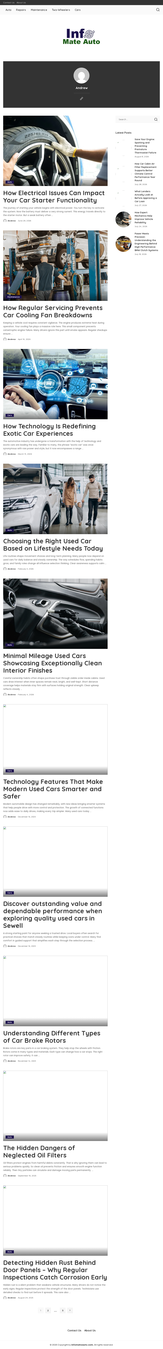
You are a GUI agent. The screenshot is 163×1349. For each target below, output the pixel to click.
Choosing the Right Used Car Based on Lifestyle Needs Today (53, 544)
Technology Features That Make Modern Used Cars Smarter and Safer (53, 789)
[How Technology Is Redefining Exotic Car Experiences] (55, 384)
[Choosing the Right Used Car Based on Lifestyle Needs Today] (55, 499)
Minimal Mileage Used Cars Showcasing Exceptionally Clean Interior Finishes (52, 663)
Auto (9, 182)
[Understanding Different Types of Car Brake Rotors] (55, 991)
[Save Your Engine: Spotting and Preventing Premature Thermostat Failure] (123, 148)
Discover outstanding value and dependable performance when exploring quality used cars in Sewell (52, 914)
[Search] (158, 10)
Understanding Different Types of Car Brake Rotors (51, 1036)
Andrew (12, 221)
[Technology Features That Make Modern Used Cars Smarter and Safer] (55, 739)
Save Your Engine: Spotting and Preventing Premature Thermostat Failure (145, 146)
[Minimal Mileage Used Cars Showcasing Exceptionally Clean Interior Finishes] (55, 614)
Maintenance (13, 297)
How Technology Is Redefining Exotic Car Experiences (49, 429)
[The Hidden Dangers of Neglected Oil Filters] (55, 1106)
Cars (9, 415)
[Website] (81, 99)
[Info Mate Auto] (81, 36)
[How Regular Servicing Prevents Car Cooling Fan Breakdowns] (55, 265)
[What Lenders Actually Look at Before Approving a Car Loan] (123, 198)
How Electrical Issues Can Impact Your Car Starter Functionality (54, 196)
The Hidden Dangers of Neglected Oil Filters (39, 1151)
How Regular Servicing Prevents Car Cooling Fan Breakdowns (53, 311)
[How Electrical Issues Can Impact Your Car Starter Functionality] (55, 151)
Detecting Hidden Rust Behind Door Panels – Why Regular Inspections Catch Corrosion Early (55, 1270)
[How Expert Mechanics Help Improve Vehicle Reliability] (123, 219)
